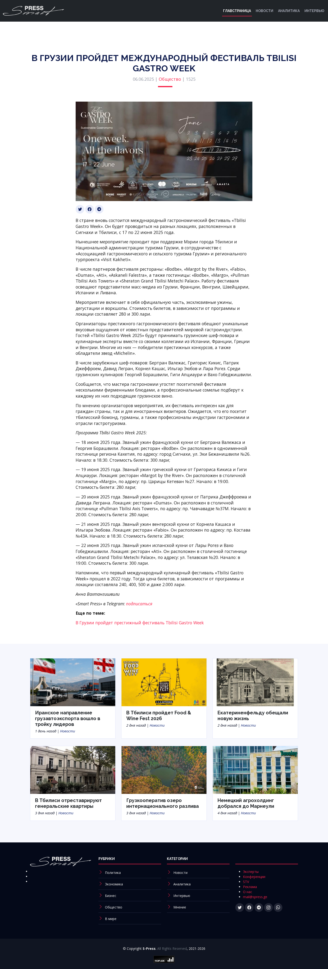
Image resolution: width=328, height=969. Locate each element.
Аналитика (289, 11)
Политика (113, 872)
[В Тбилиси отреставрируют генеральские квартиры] (72, 769)
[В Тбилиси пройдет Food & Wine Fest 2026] (164, 681)
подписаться (139, 604)
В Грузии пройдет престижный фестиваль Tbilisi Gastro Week (140, 623)
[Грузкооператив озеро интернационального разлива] (164, 769)
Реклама (250, 886)
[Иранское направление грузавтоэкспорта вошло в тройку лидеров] (72, 681)
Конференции (254, 876)
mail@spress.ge (255, 897)
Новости (264, 11)
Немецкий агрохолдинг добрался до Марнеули (246, 803)
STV (246, 881)
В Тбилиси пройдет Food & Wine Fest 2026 (158, 715)
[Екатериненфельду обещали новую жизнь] (255, 681)
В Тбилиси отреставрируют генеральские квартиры (68, 803)
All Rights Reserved (172, 948)
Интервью (314, 11)
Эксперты (251, 871)
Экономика (114, 884)
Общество (170, 79)
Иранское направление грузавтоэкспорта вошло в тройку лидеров (67, 718)
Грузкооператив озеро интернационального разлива (162, 803)
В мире (110, 918)
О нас (247, 891)
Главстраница (237, 11)
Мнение (179, 907)
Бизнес (110, 895)
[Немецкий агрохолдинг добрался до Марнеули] (255, 769)
